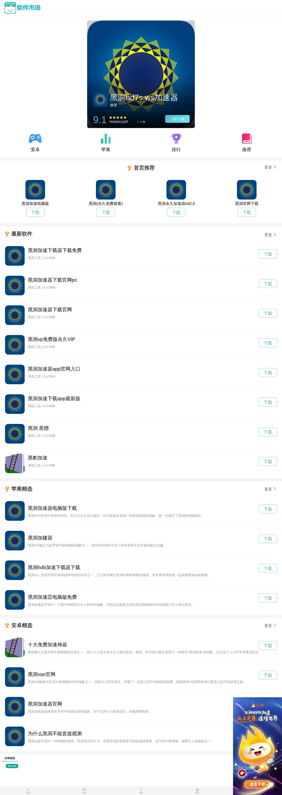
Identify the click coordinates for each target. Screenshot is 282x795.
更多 (268, 167)
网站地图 (12, 766)
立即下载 (177, 119)
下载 (35, 212)
